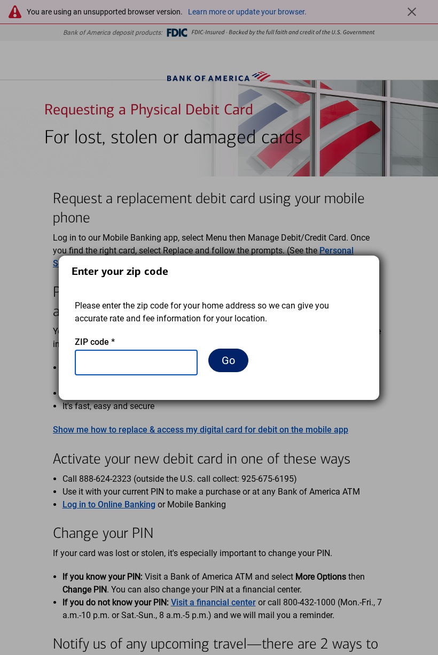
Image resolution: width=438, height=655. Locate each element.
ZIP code (95, 342)
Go (228, 360)
